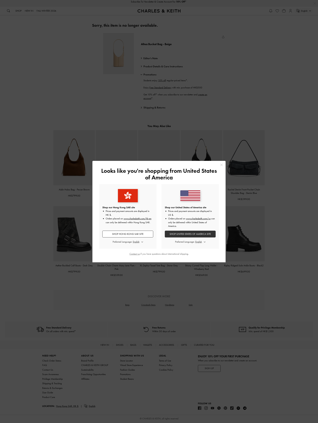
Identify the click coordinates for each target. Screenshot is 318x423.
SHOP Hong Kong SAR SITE (127, 233)
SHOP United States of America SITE (190, 233)
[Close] (221, 165)
